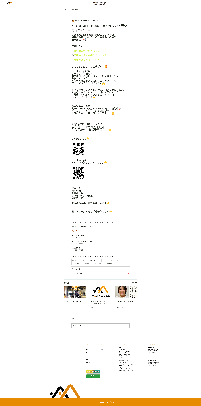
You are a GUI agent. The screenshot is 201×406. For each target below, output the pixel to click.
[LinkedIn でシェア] (80, 269)
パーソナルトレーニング (94, 260)
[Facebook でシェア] (72, 269)
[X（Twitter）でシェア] (76, 269)
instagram (109, 263)
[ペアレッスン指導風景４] (75, 292)
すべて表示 (134, 282)
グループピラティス (77, 263)
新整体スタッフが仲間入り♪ (125, 301)
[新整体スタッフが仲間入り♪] (126, 292)
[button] (192, 3)
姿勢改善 (74, 260)
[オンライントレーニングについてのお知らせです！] (100, 292)
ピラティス (82, 260)
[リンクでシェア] (83, 269)
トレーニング (119, 260)
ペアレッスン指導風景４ (73, 301)
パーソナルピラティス (107, 260)
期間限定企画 (75, 9)
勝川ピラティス (89, 263)
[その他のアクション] (129, 21)
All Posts (66, 9)
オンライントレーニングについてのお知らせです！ (100, 302)
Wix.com (102, 402)
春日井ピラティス (99, 263)
